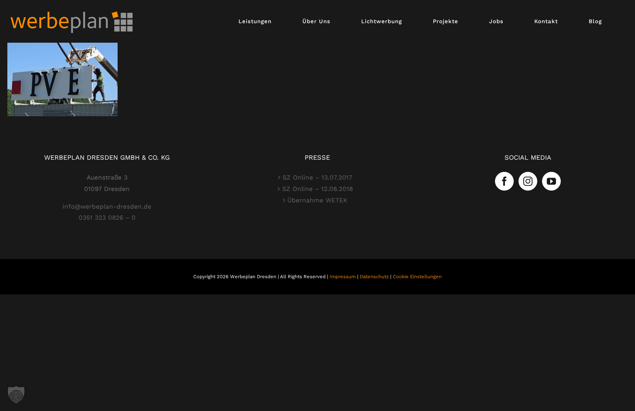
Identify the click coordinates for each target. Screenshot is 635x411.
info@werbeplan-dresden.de (106, 206)
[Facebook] (504, 181)
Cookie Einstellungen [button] (417, 276)
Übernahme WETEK (317, 200)
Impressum (343, 276)
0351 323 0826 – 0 (107, 217)
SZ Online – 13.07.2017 (317, 177)
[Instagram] (528, 181)
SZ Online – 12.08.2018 (317, 188)
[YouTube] (551, 181)
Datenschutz (374, 276)
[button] (16, 395)
